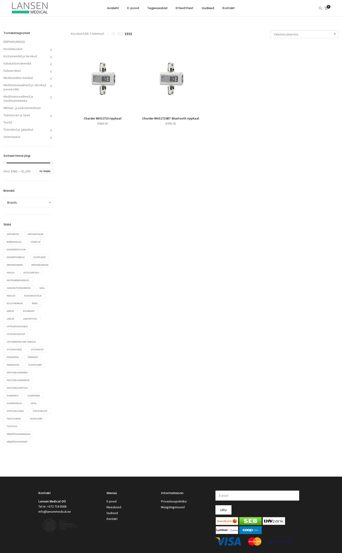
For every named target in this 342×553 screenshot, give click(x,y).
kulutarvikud (15, 303)
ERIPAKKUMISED (14, 42)
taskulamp (36, 418)
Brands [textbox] (12, 202)
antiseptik (13, 234)
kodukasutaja (33, 295)
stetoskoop (40, 411)
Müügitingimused (173, 507)
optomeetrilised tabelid (21, 341)
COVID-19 (35, 241)
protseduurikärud (18, 380)
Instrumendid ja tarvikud (20, 56)
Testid (7, 122)
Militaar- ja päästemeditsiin (22, 108)
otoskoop (37, 349)
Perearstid (13, 364)
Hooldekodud (12, 49)
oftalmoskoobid (17, 326)
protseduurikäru (17, 372)
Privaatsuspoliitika (174, 501)
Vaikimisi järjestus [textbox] (286, 34)
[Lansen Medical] (30, 12)
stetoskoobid (15, 411)
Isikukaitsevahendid (17, 63)
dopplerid (40, 257)
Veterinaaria (11, 137)
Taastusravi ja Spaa (16, 115)
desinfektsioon (16, 249)
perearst (33, 357)
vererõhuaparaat (17, 441)
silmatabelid (14, 403)
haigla (11, 272)
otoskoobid (14, 349)
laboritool (30, 318)
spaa (33, 403)
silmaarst (13, 395)
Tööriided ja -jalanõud (18, 129)
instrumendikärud (18, 280)
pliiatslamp (35, 364)
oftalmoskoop (16, 334)
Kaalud (11, 295)
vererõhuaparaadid (18, 434)
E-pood (112, 501)
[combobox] (304, 34)
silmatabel (33, 395)
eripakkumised (40, 264)
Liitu (223, 510)
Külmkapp (29, 311)
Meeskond (114, 507)
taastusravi (14, 418)
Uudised (112, 513)
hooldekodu (31, 272)
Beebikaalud (14, 241)
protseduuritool (17, 387)
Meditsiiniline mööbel (18, 78)
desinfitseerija (16, 257)
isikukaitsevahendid (19, 288)
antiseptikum (35, 234)
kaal (42, 288)
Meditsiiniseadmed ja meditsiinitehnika (18, 98)
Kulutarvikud (12, 70)
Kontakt (112, 519)
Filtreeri (45, 171)
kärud (10, 311)
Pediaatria (13, 357)
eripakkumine (15, 264)
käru (35, 303)
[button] (97, 105)
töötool (12, 426)
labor (10, 318)
